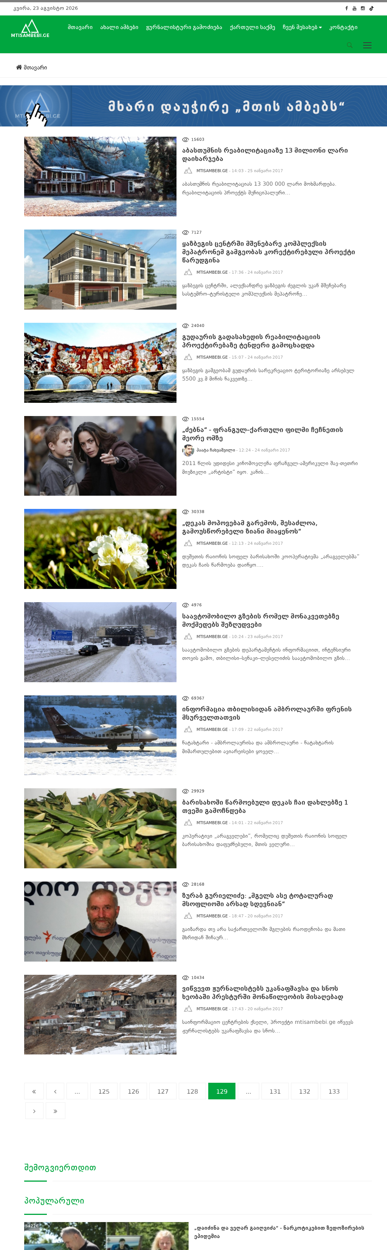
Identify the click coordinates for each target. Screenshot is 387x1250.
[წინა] (55, 1091)
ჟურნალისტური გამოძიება (184, 27)
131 (275, 1091)
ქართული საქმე (252, 27)
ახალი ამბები (119, 27)
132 (304, 1091)
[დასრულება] (55, 1110)
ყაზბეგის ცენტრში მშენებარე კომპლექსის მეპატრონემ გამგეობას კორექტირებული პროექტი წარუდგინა (268, 252)
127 (163, 1091)
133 (334, 1091)
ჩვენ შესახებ (301, 27)
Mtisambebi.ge (212, 170)
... (77, 1091)
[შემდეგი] (34, 1110)
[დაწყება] (34, 1091)
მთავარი (80, 27)
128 (192, 1091)
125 (104, 1091)
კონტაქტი (343, 27)
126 (133, 1091)
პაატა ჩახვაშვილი (216, 450)
